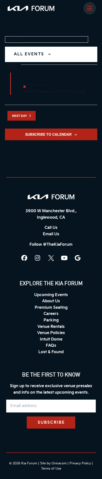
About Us (51, 301)
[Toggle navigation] (89, 8)
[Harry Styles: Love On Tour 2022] (58, 75)
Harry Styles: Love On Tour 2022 (55, 91)
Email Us (51, 234)
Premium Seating (51, 307)
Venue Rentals (51, 326)
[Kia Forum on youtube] (64, 258)
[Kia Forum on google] (78, 258)
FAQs (51, 345)
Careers (51, 313)
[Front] (51, 197)
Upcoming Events (51, 295)
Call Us (51, 227)
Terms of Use (51, 469)
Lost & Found (51, 352)
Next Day (19, 115)
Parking (51, 320)
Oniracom (59, 463)
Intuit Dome (51, 339)
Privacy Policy (80, 463)
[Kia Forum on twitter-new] (51, 258)
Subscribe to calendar (48, 134)
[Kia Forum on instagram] (37, 258)
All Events (30, 54)
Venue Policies (51, 333)
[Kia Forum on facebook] (24, 258)
